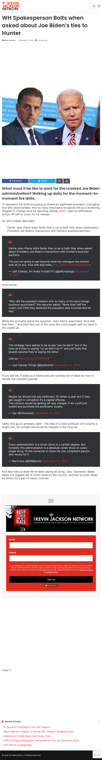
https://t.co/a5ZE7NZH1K (34, 358)
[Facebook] (95, 755)
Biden (62, 211)
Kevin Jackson (9, 40)
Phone (12, 552)
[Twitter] (98, 755)
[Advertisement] (51, 64)
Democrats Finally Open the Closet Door (27, 736)
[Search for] (94, 7)
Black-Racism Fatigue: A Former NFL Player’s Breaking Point (39, 731)
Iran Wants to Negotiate (18, 744)
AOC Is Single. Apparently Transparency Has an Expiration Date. (41, 740)
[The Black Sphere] (10, 6)
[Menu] (98, 7)
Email (12, 540)
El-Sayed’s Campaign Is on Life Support (27, 727)
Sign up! (51, 579)
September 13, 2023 (67, 365)
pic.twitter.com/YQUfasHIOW (73, 264)
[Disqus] (51, 635)
